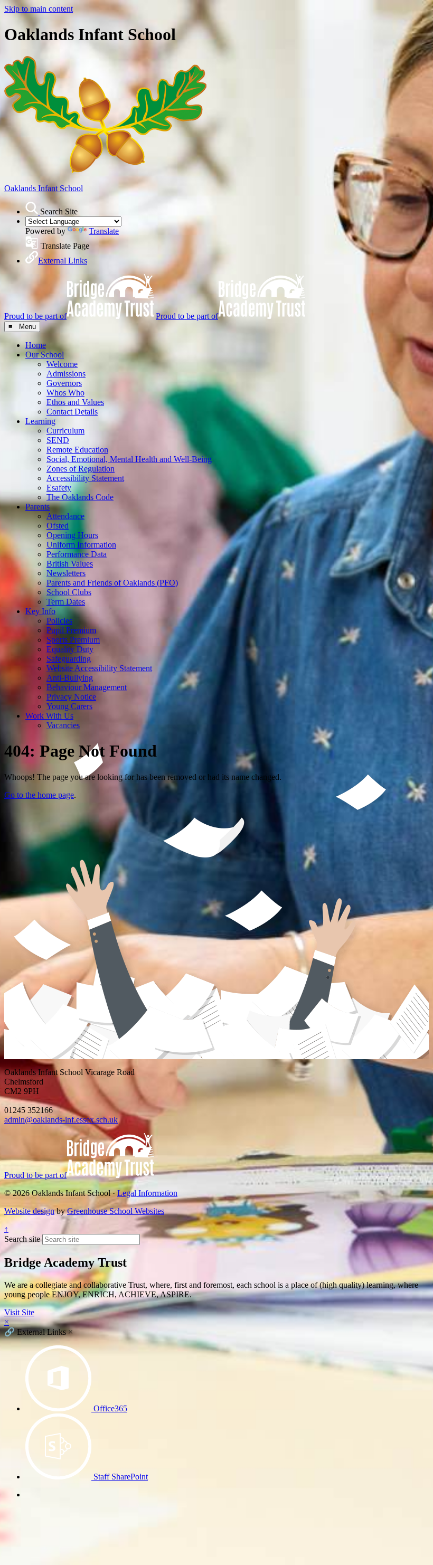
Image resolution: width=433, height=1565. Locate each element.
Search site (22, 1238)
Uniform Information (81, 544)
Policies (59, 620)
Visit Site (19, 1312)
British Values (69, 563)
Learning (40, 421)
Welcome (62, 364)
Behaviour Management (86, 687)
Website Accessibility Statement (99, 668)
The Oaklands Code (80, 497)
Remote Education (77, 449)
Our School (44, 354)
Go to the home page (39, 794)
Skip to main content (38, 8)
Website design (29, 1210)
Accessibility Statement (85, 478)
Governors (64, 383)
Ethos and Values (75, 402)
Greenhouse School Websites (115, 1210)
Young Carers (69, 706)
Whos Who (65, 392)
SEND (57, 440)
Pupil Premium (71, 630)
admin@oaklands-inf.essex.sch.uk (61, 1119)
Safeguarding (68, 658)
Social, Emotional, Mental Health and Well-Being (129, 459)
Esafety (58, 487)
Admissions (66, 373)
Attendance (65, 516)
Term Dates (65, 601)
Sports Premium (73, 639)
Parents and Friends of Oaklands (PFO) (112, 582)
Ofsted (57, 525)
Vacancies (63, 725)
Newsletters (66, 573)
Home (35, 345)
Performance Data (76, 554)
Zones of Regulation (80, 468)
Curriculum (65, 430)
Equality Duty (69, 649)
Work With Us (49, 715)
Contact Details (72, 411)
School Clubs (68, 592)
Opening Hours (72, 535)
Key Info (40, 611)
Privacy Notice (71, 696)
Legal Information (147, 1193)
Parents (37, 506)
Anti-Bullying (69, 677)
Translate (104, 231)
